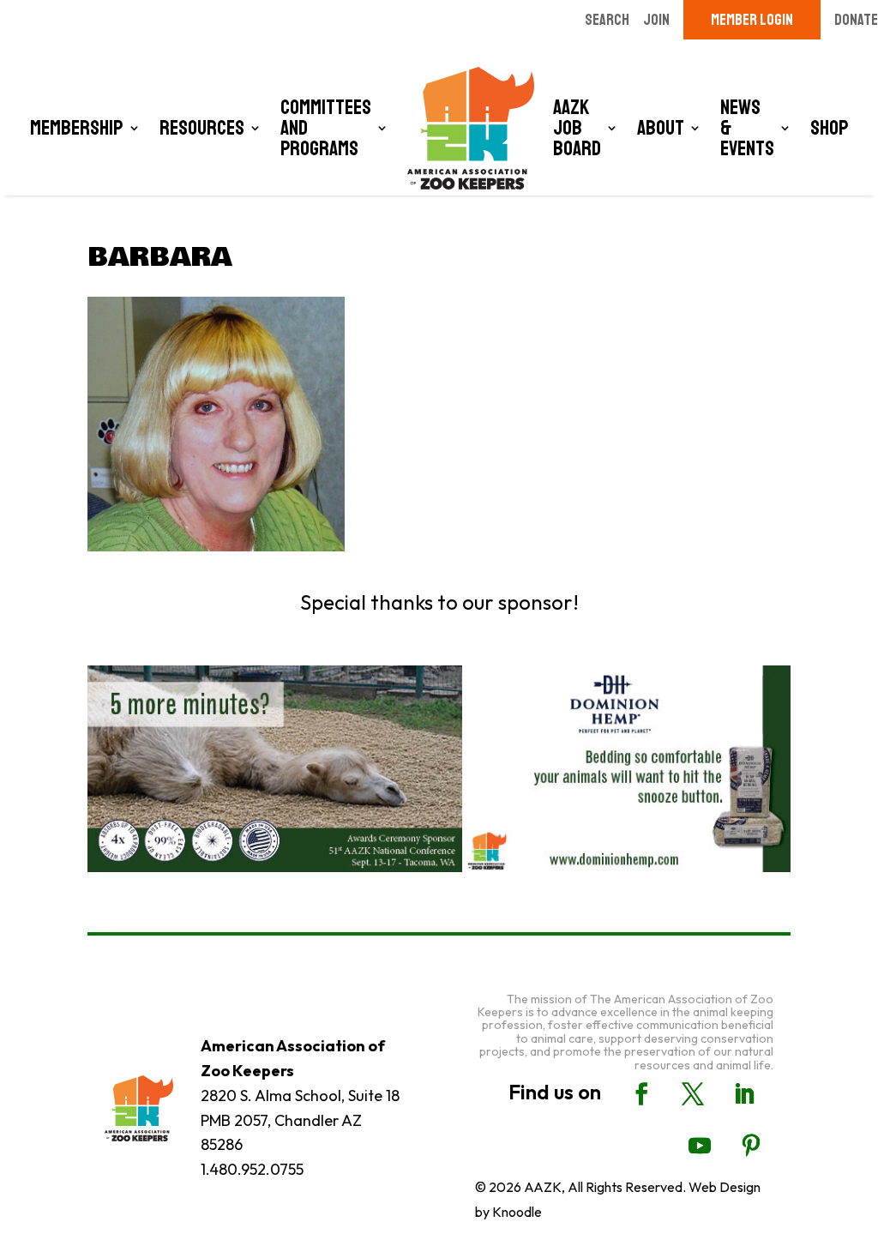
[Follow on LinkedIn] (744, 1094)
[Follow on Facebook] (641, 1094)
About (660, 128)
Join (656, 19)
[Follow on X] (693, 1094)
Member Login (752, 19)
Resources (201, 128)
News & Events (747, 127)
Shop (829, 128)
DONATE (856, 19)
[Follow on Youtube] (699, 1145)
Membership (76, 128)
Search (607, 19)
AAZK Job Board (577, 127)
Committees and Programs (325, 127)
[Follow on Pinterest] (751, 1145)
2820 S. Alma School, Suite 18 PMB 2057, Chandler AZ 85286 (300, 1120)
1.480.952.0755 (252, 1169)
